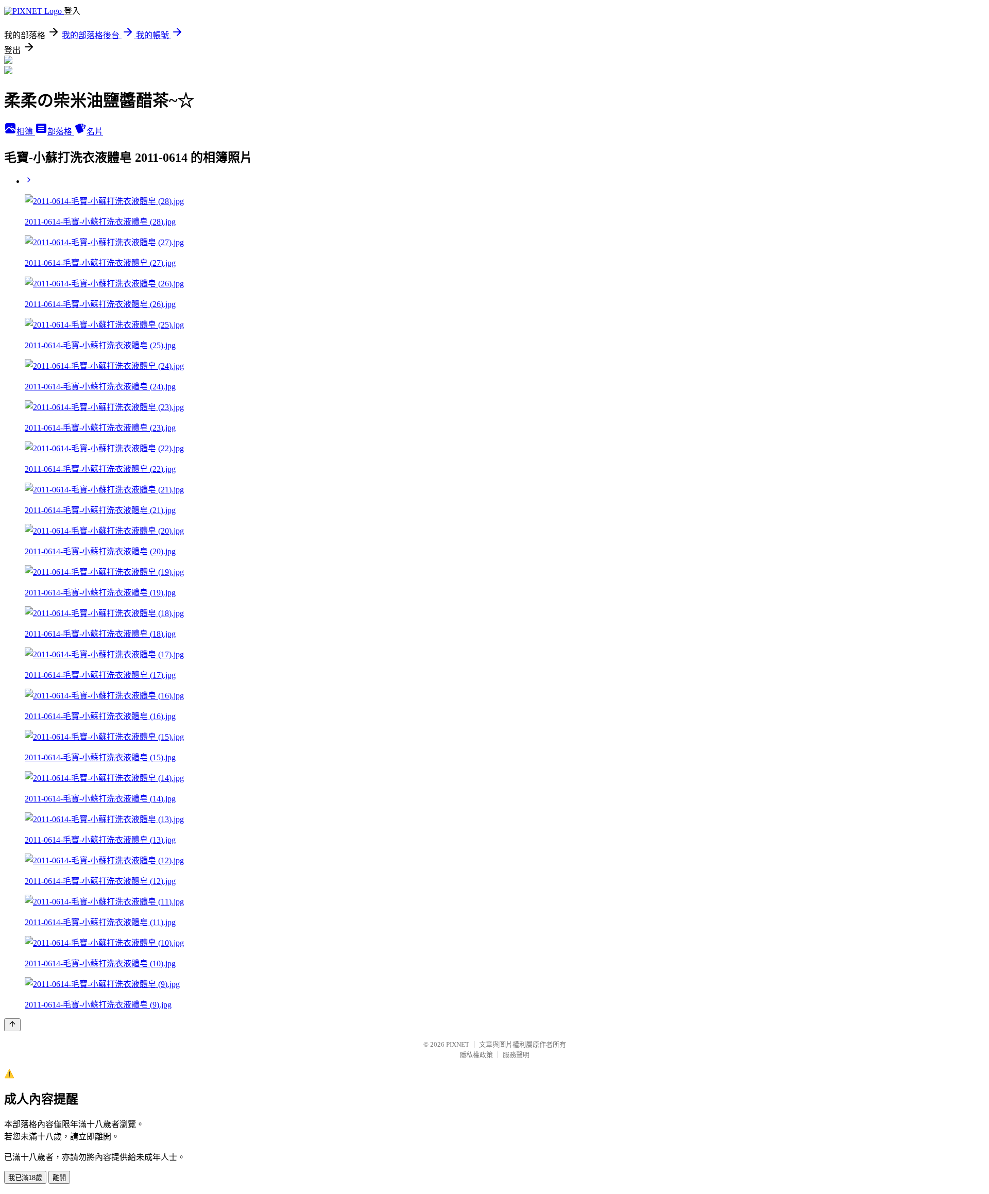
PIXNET (457, 1044)
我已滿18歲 (25, 1178)
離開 (59, 1178)
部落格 (60, 131)
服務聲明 (516, 1055)
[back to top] (12, 1024)
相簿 (25, 131)
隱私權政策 (476, 1055)
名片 (95, 131)
